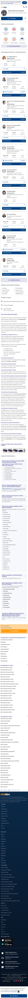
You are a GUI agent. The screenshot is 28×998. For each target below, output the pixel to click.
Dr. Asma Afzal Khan (12, 169)
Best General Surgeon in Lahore (7, 681)
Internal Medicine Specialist (9, 589)
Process (3, 828)
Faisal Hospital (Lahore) (5, 765)
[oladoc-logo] (4, 7)
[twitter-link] (12, 981)
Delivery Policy (4, 811)
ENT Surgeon (6, 605)
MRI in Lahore (4, 905)
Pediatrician (5, 601)
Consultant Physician (7, 593)
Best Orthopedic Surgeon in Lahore (8, 693)
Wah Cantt (3, 860)
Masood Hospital (4, 749)
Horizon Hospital (4, 744)
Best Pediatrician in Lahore (6, 695)
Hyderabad (3, 862)
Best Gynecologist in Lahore (6, 667)
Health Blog (3, 919)
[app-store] (7, 940)
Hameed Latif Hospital (5, 720)
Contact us (3, 818)
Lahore (2, 836)
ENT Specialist (6, 595)
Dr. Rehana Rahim (11, 191)
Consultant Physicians (5, 644)
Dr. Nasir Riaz (10, 258)
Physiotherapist (6, 607)
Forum (2, 922)
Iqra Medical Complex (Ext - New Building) (9, 742)
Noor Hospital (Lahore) (5, 746)
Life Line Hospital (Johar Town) (7, 784)
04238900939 (17, 489)
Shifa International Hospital (6, 881)
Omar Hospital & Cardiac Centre (8, 877)
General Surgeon (6, 599)
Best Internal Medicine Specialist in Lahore (9, 683)
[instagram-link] (16, 981)
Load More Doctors (15, 280)
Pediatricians (3, 653)
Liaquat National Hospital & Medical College (10, 900)
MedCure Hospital (4, 777)
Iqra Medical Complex (5, 735)
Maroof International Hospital (7, 888)
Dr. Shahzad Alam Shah (12, 78)
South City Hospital (5, 891)
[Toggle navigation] (26, 7)
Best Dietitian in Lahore (5, 702)
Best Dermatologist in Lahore (7, 700)
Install (24, 2)
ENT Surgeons (3, 658)
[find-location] (25, 18)
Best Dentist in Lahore (5, 676)
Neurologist (5, 591)
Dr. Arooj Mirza (10, 147)
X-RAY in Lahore (4, 907)
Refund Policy (4, 813)
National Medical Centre (6, 898)
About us (3, 806)
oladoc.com (21, 977)
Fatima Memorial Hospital (6, 874)
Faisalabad (3, 850)
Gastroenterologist (7, 597)
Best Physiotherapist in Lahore (7, 679)
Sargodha (3, 853)
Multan (2, 843)
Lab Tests (3, 931)
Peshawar (3, 846)
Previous (1, 450)
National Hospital (4, 872)
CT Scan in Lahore (5, 910)
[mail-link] (20, 981)
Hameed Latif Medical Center (7, 779)
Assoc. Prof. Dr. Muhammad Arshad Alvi (15, 102)
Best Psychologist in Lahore (6, 690)
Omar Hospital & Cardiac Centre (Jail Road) (10, 760)
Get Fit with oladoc (5, 934)
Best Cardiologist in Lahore (6, 712)
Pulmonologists (4, 656)
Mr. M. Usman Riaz (11, 214)
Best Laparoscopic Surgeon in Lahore (8, 686)
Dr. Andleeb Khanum (12, 56)
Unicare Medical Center (5, 775)
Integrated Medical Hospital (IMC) (8, 751)
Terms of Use (4, 820)
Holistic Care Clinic (4, 782)
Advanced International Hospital (8, 886)
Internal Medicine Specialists (7, 639)
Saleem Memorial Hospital (6, 718)
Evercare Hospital (4, 737)
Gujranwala (3, 848)
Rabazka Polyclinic (4, 770)
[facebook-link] (14, 981)
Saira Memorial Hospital (6, 758)
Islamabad (3, 839)
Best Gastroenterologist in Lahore (8, 709)
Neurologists (3, 642)
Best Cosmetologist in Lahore (7, 705)
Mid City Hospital (4, 763)
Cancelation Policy (5, 823)
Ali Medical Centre (5, 879)
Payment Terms (4, 816)
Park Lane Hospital (5, 896)
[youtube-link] (18, 981)
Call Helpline (13, 18)
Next (26, 450)
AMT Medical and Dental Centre (7, 756)
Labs (2, 929)
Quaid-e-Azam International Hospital (9, 884)
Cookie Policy (14, 991)
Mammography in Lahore (6, 912)
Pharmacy (3, 926)
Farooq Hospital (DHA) (5, 728)
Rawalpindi (3, 841)
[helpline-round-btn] (24, 7)
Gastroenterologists (5, 649)
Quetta (2, 858)
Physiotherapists (4, 660)
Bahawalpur (3, 855)
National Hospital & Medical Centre (8, 732)
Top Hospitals (4, 865)
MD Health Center (4, 772)
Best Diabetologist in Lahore (6, 707)
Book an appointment (6, 488)
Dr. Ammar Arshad (11, 236)
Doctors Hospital (4, 723)
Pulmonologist (6, 603)
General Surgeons (4, 651)
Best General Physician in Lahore (7, 674)
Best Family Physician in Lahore (7, 672)
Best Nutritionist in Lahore (6, 697)
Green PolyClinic (4, 786)
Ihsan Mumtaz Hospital (5, 767)
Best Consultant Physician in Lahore (8, 688)
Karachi (2, 834)
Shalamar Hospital (4, 730)
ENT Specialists (4, 646)
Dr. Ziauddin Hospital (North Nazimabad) (9, 893)
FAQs (2, 825)
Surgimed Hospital (4, 753)
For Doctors (3, 924)
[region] (14, 450)
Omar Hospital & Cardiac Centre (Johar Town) (10, 725)
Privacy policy (4, 809)
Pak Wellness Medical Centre (7, 739)
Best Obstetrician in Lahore (6, 669)
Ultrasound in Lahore (5, 915)
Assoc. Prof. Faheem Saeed (13, 125)
